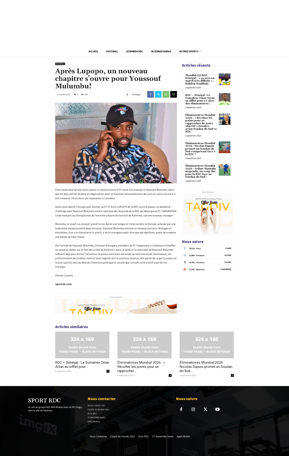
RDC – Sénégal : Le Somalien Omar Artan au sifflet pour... (82, 364)
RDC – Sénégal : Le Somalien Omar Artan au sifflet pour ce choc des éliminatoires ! (200, 99)
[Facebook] (150, 94)
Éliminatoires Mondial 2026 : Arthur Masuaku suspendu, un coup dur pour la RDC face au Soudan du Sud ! (200, 171)
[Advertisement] (100, 23)
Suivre (227, 255)
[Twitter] (158, 94)
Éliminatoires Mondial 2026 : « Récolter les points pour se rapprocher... (141, 366)
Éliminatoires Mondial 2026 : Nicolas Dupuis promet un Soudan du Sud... (206, 366)
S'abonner (225, 269)
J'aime (228, 248)
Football (60, 64)
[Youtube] (217, 409)
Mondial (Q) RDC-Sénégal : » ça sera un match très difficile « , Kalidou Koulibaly (200, 79)
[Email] (173, 94)
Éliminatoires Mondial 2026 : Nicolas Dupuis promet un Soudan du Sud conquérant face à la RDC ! (200, 149)
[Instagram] (193, 409)
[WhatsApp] (166, 94)
